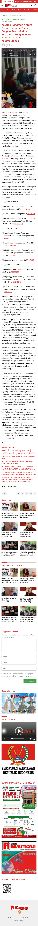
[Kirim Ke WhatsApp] (34, 493)
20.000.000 (15, 272)
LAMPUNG (15, 19)
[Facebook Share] (18, 493)
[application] (19, 731)
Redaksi (8, 44)
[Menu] (3, 5)
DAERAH (8, 19)
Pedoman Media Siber (23, 918)
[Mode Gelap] (32, 5)
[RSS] (19, 912)
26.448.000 (31, 214)
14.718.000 (8, 238)
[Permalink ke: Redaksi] (3, 45)
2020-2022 (5, 158)
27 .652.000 (13, 255)
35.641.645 (17, 282)
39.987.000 (18, 224)
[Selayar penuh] (34, 739)
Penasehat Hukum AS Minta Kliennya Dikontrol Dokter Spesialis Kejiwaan (17, 462)
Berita (3, 19)
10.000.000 (12, 245)
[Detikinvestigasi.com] (11, 5)
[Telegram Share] (30, 493)
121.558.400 (25, 209)
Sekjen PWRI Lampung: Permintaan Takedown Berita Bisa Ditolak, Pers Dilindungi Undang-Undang (19, 474)
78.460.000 (8, 292)
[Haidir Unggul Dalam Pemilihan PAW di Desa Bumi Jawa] (28, 506)
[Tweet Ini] (22, 493)
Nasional (22, 19)
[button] (19, 731)
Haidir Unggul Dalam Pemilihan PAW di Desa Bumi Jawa (18, 457)
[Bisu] (31, 739)
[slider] (17, 738)
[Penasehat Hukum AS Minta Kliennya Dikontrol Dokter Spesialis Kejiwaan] (10, 526)
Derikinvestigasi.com (9, 112)
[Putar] (4, 739)
